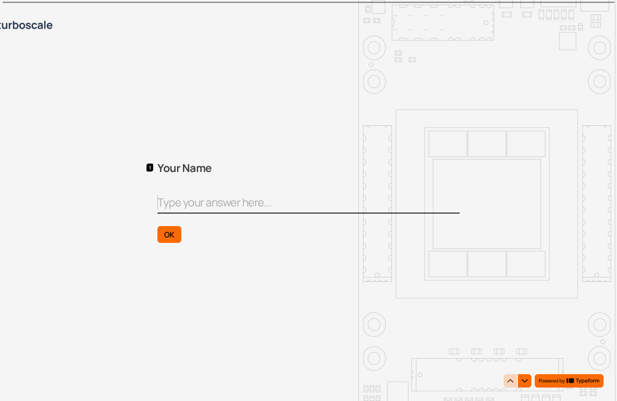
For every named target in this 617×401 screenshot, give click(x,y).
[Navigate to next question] (524, 381)
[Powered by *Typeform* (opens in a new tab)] (569, 381)
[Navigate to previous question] (510, 381)
